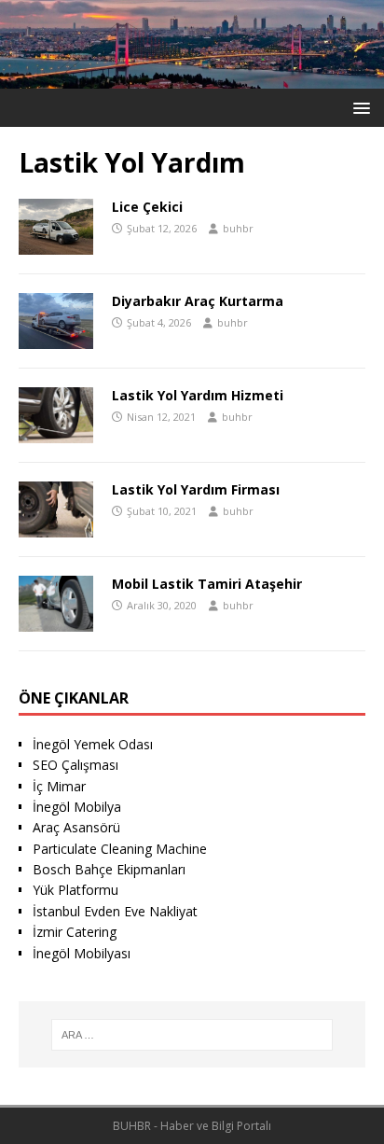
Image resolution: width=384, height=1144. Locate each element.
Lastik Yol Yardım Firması (196, 489)
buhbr (238, 228)
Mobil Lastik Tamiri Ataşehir (207, 584)
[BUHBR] (192, 78)
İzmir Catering (75, 932)
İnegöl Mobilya (77, 807)
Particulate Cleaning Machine (120, 849)
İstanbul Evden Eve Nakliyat (115, 911)
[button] (358, 106)
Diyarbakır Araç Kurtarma (197, 301)
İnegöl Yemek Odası (93, 744)
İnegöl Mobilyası (81, 953)
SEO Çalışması (75, 765)
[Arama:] (192, 1035)
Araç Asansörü (76, 827)
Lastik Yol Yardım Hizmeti (197, 395)
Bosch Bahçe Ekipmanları (109, 869)
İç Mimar (59, 786)
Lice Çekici (147, 207)
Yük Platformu (75, 890)
